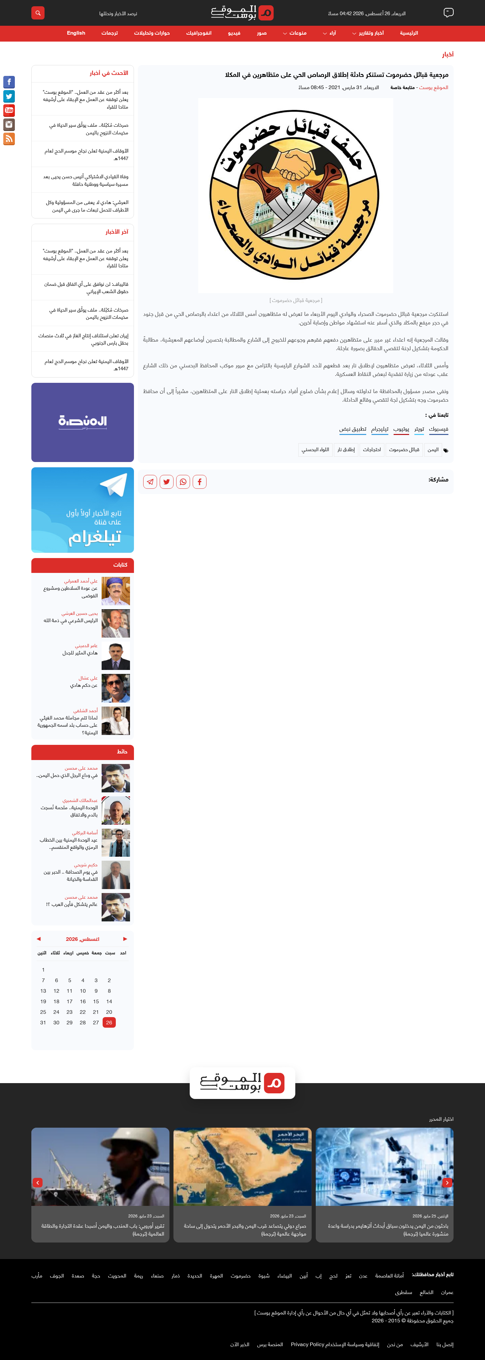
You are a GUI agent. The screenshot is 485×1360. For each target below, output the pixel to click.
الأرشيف (420, 1343)
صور (262, 33)
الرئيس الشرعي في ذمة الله (71, 620)
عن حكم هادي (84, 684)
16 (83, 1001)
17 (70, 1001)
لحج (334, 1275)
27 (96, 1022)
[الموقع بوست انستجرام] (9, 124)
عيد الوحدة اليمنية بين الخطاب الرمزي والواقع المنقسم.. (69, 843)
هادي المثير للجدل (80, 652)
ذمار (176, 1275)
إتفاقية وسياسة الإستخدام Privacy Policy (335, 1343)
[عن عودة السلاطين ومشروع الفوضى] (116, 591)
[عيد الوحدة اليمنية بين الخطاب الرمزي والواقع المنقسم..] (116, 843)
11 (70, 990)
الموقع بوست (433, 86)
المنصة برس (270, 1343)
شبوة (264, 1275)
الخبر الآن (240, 1343)
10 (83, 990)
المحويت (117, 1275)
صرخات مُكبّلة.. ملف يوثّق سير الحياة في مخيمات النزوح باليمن (88, 128)
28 (83, 1022)
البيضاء (284, 1275)
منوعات (298, 33)
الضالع (427, 1291)
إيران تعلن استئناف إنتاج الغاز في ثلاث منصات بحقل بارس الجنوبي (83, 338)
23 (70, 1011)
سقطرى (403, 1291)
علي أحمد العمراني (81, 580)
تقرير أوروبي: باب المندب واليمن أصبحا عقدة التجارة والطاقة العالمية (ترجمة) (103, 1229)
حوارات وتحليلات (152, 33)
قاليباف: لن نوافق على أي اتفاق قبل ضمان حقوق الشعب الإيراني (86, 287)
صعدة (78, 1275)
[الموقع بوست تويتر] (9, 96)
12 (56, 990)
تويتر (419, 428)
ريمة (138, 1275)
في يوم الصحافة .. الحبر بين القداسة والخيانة (71, 875)
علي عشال (88, 677)
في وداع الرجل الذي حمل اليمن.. (67, 775)
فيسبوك (438, 428)
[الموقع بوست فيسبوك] (9, 82)
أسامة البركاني (85, 832)
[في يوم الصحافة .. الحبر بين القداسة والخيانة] (116, 875)
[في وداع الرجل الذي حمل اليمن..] (116, 778)
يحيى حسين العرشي (80, 612)
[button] (447, 1183)
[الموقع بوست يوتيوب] (9, 110)
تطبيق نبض (353, 428)
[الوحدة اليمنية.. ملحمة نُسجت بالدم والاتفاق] (116, 810)
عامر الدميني (86, 645)
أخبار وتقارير (371, 33)
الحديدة (195, 1275)
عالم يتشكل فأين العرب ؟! (72, 904)
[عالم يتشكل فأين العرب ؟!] (116, 907)
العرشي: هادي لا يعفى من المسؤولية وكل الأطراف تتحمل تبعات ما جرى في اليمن (87, 205)
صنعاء (157, 1275)
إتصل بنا (445, 1343)
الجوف (57, 1275)
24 (56, 1011)
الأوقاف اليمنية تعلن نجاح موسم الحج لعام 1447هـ (86, 154)
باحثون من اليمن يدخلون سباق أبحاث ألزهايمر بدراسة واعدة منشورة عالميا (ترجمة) (388, 1229)
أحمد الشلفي (86, 710)
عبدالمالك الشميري (80, 799)
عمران (447, 1291)
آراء (333, 33)
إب (319, 1275)
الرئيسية (409, 33)
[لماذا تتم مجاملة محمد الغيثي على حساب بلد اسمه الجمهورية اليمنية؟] (116, 721)
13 (43, 990)
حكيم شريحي (86, 864)
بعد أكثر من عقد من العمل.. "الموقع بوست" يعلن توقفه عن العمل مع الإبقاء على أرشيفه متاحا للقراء (85, 99)
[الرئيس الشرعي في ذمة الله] (116, 623)
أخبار (448, 55)
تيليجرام (380, 428)
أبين (304, 1275)
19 (43, 1001)
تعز (348, 1275)
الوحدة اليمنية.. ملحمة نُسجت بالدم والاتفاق (69, 810)
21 (96, 1011)
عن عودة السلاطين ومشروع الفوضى (71, 591)
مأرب (37, 1275)
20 (109, 1011)
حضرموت (241, 1275)
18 (56, 1001)
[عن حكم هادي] (116, 688)
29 (70, 1022)
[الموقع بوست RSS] (9, 139)
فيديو (234, 33)
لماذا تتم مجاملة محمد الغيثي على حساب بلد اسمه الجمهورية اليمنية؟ (68, 724)
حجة (96, 1275)
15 (96, 1001)
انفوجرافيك (198, 33)
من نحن (395, 1343)
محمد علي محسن (81, 767)
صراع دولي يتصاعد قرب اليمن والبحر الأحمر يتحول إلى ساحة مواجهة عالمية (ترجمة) (245, 1229)
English (76, 33)
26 (109, 1022)
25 (43, 1011)
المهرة (216, 1275)
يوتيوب (401, 428)
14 (109, 1001)
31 (43, 1022)
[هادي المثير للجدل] (116, 656)
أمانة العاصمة (389, 1275)
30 (56, 1022)
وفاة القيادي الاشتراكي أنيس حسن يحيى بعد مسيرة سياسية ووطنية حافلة (85, 179)
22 (83, 1011)
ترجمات (110, 33)
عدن (363, 1275)
